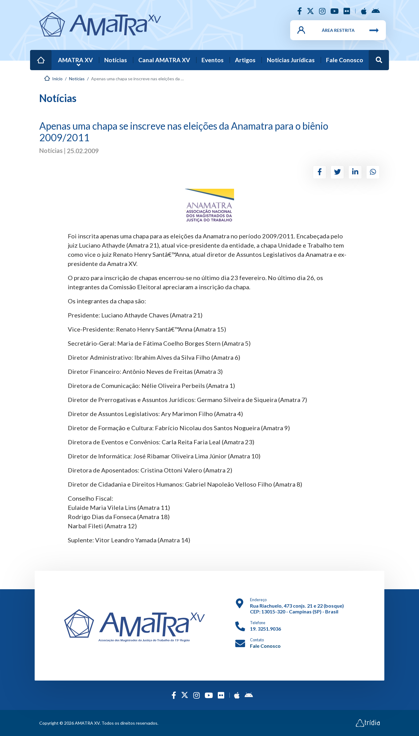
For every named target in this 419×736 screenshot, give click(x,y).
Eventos (213, 59)
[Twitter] (310, 10)
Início (37, 55)
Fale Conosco (344, 59)
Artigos (245, 59)
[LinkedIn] (355, 172)
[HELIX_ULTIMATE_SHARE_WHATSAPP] (373, 172)
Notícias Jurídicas (291, 59)
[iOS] (364, 10)
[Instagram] (322, 10)
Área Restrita (338, 30)
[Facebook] (299, 10)
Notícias (115, 59)
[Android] (375, 10)
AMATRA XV (75, 59)
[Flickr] (347, 10)
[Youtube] (334, 10)
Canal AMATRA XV (164, 59)
